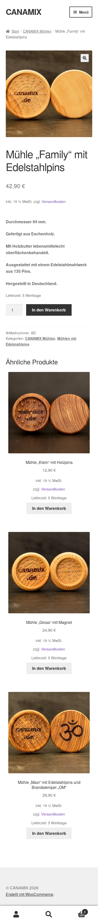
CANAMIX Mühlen (37, 31)
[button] (85, 58)
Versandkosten (54, 201)
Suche (49, 914)
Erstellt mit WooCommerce (29, 894)
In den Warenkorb (49, 310)
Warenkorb (75, 910)
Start (15, 31)
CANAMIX (23, 11)
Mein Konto (16, 914)
